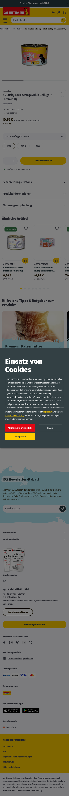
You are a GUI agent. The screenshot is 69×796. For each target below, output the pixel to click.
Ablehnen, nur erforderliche (20, 428)
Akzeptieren (20, 436)
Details (50, 428)
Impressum (47, 412)
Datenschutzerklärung (14, 415)
